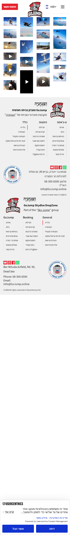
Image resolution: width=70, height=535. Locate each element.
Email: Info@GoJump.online (16, 282)
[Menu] (63, 6)
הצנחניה (10, 115)
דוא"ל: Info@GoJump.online (53, 187)
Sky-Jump (44, 210)
